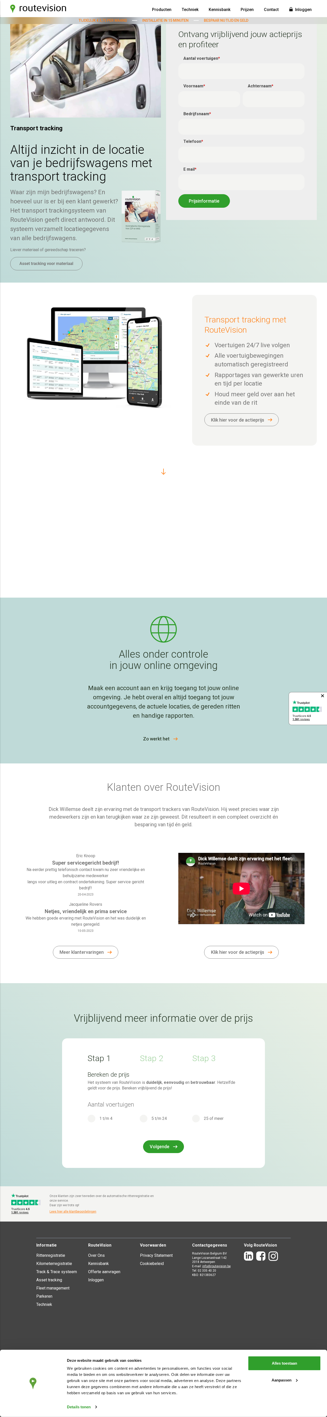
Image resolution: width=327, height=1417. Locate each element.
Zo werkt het (156, 738)
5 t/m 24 (159, 1118)
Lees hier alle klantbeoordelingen (73, 1211)
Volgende (159, 1146)
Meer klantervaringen (82, 952)
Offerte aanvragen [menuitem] (104, 1271)
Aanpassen (281, 1380)
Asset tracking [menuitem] (49, 1279)
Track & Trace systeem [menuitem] (56, 1271)
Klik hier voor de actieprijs (237, 420)
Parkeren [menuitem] (44, 1296)
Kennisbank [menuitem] (98, 1263)
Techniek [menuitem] (44, 1304)
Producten (161, 9)
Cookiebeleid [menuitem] (152, 1263)
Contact (271, 9)
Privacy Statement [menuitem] (156, 1255)
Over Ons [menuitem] (96, 1255)
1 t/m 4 (105, 1118)
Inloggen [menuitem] (96, 1279)
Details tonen (79, 1407)
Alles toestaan (284, 1363)
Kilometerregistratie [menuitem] (54, 1263)
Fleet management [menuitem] (52, 1288)
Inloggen (303, 9)
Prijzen (247, 9)
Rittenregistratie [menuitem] (50, 1255)
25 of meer (214, 1118)
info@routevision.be (216, 1266)
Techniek (190, 9)
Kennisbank (219, 9)
